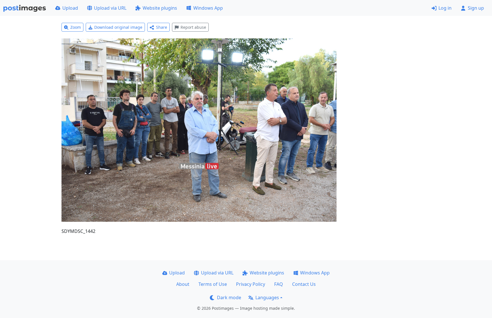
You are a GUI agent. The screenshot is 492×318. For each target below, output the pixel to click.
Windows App (208, 8)
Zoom (75, 27)
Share (161, 27)
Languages (267, 297)
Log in (445, 8)
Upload (70, 8)
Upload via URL (110, 8)
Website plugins (160, 8)
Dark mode (229, 297)
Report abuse (193, 27)
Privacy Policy (250, 284)
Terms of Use (212, 284)
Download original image (118, 27)
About (182, 284)
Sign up (476, 8)
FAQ (278, 284)
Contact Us (304, 284)
